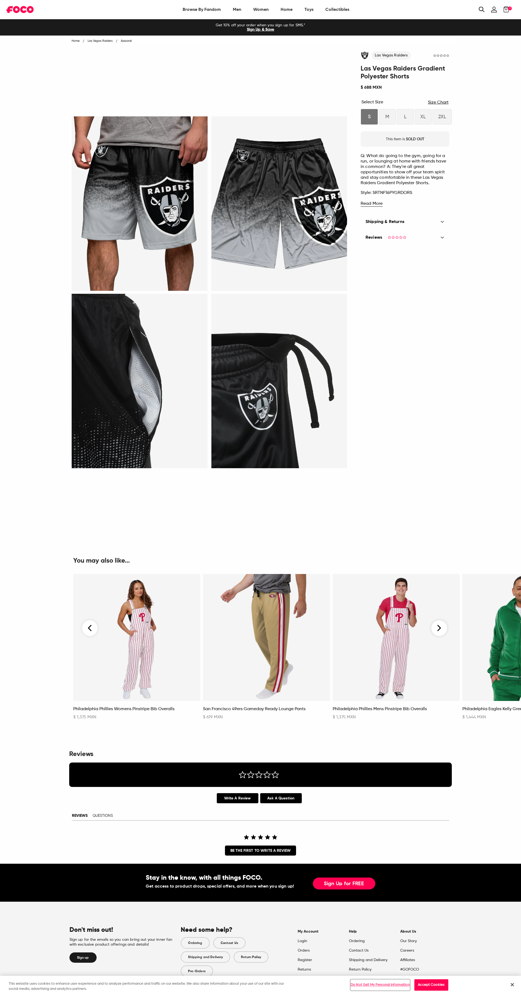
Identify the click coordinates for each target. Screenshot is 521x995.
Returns (304, 969)
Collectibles (337, 9)
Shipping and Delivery (205, 957)
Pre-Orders (196, 971)
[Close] (512, 985)
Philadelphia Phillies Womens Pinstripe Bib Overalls (123, 709)
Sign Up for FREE (344, 883)
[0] (504, 9)
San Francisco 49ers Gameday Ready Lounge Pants (254, 709)
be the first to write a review (260, 850)
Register (305, 960)
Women (261, 9)
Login (302, 941)
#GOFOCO (409, 969)
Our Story (408, 941)
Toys (308, 9)
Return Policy (251, 957)
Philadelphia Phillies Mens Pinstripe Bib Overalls (380, 709)
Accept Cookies (431, 985)
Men (237, 9)
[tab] (238, 798)
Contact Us (229, 943)
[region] (260, 985)
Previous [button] (90, 628)
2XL (442, 116)
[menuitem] (202, 9)
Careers (407, 950)
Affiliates (407, 960)
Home (287, 9)
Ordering (195, 943)
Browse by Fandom (202, 9)
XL (423, 116)
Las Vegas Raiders (391, 55)
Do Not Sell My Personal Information (380, 985)
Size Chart (438, 102)
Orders (304, 950)
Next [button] (439, 628)
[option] (260, 27)
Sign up (83, 957)
